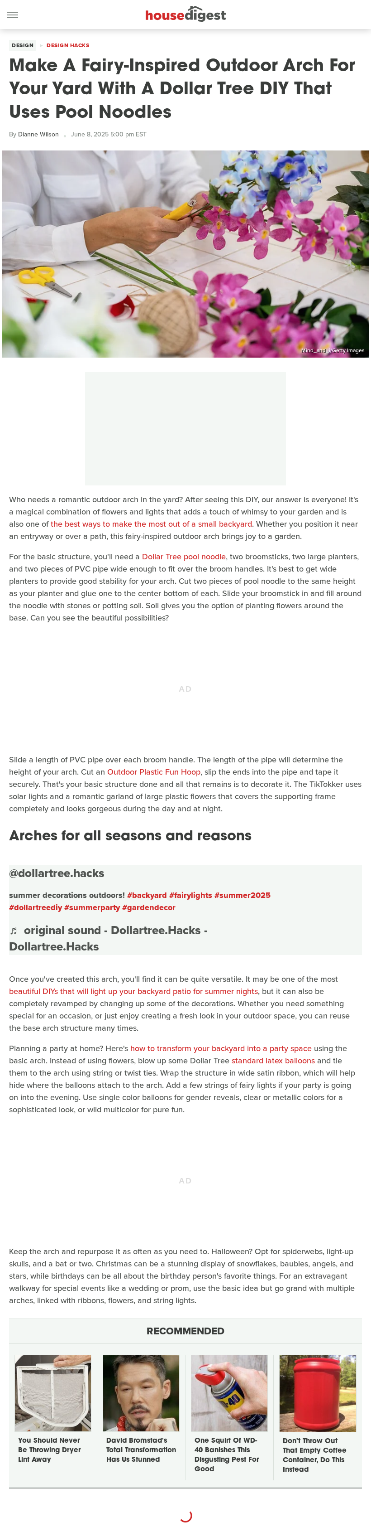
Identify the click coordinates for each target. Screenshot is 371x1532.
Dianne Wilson (38, 134)
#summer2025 (242, 895)
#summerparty (92, 907)
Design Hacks (68, 45)
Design (22, 45)
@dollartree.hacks (57, 873)
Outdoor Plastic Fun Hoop (153, 772)
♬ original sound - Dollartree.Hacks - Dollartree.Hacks (108, 938)
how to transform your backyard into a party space (221, 1048)
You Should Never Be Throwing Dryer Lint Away (49, 1451)
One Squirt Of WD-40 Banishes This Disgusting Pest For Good (227, 1455)
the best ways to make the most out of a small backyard (151, 524)
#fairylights (190, 895)
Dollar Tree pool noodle (184, 556)
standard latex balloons (273, 1061)
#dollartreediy (35, 907)
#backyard (147, 895)
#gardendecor (149, 907)
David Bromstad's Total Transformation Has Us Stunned (141, 1451)
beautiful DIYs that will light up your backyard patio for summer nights (133, 991)
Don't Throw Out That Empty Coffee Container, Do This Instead (315, 1456)
